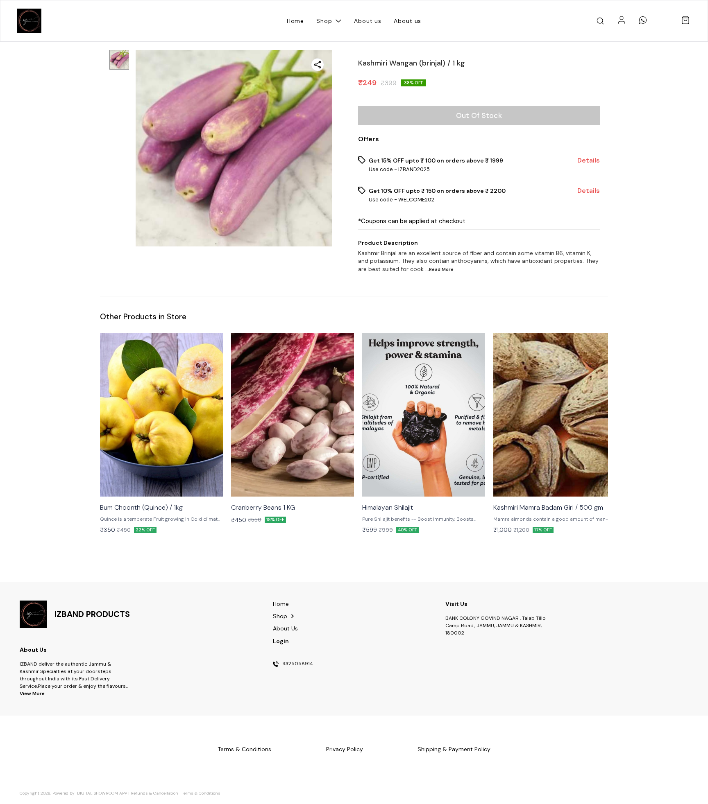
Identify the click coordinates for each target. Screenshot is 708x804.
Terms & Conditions (201, 793)
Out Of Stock (479, 115)
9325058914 (297, 664)
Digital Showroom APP (102, 793)
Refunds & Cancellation (154, 793)
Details (588, 160)
